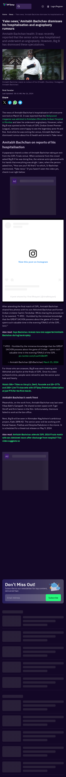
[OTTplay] (9, 6)
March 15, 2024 (51, 362)
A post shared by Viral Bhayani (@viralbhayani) (33, 296)
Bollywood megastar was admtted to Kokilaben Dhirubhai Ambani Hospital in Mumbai (32, 119)
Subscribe (53, 597)
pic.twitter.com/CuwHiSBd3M (33, 355)
